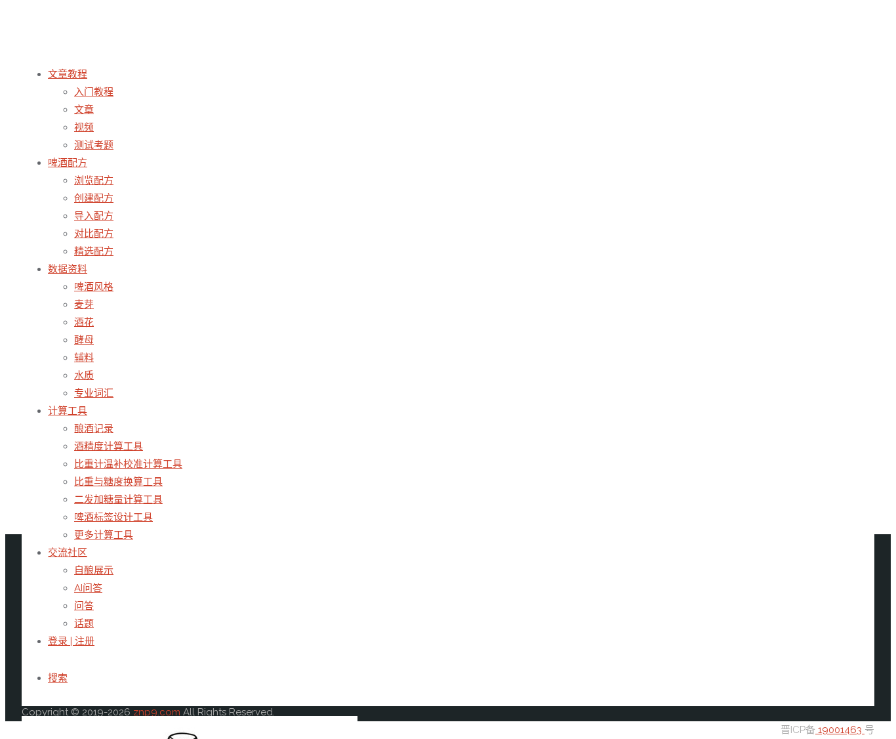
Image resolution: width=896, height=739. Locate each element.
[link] (58, 678)
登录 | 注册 (71, 641)
